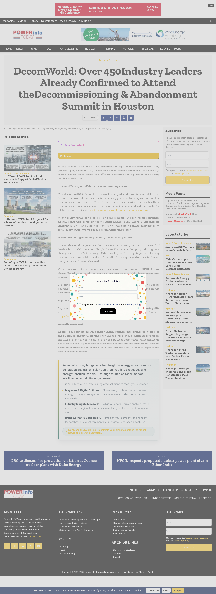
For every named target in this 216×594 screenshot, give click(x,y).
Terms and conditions (108, 304)
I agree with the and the (111, 304)
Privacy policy (133, 304)
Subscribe (108, 311)
